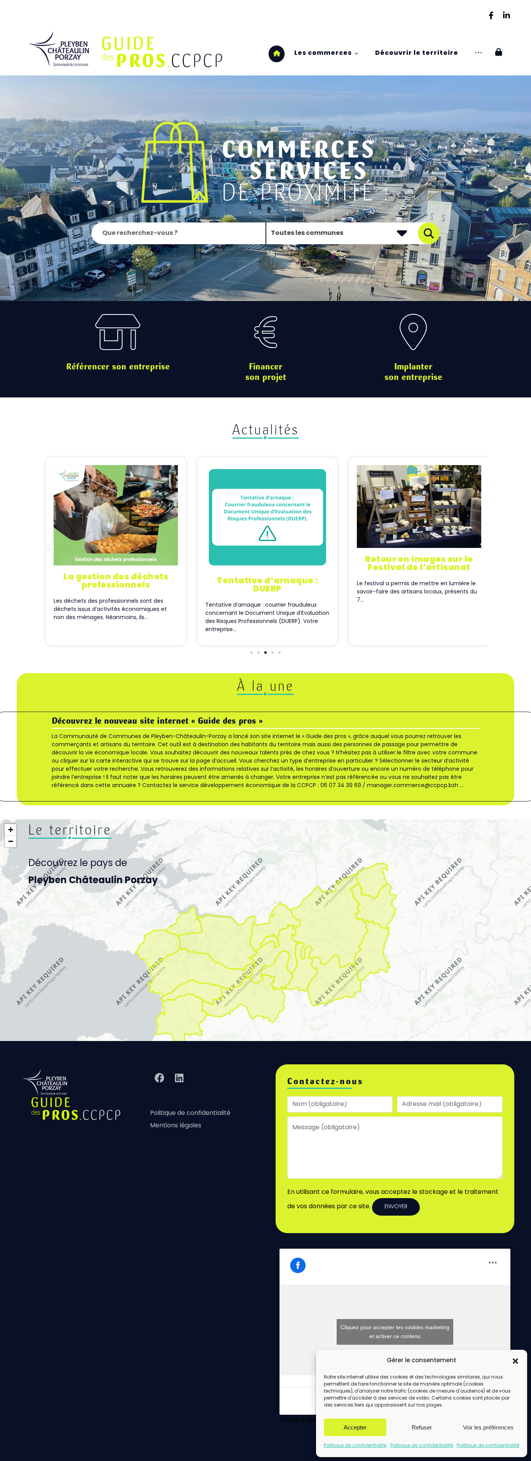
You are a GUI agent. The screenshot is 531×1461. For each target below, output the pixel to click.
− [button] (10, 841)
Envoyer (395, 1207)
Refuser (422, 1427)
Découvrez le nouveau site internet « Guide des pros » (157, 721)
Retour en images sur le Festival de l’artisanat (419, 564)
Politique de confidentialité (355, 1446)
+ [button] (10, 830)
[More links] (478, 53)
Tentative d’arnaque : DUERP (267, 585)
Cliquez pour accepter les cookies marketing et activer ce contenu (395, 1331)
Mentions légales (175, 1126)
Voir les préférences (488, 1427)
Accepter (355, 1427)
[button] (515, 1361)
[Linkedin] (506, 15)
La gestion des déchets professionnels (115, 581)
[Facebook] (491, 15)
